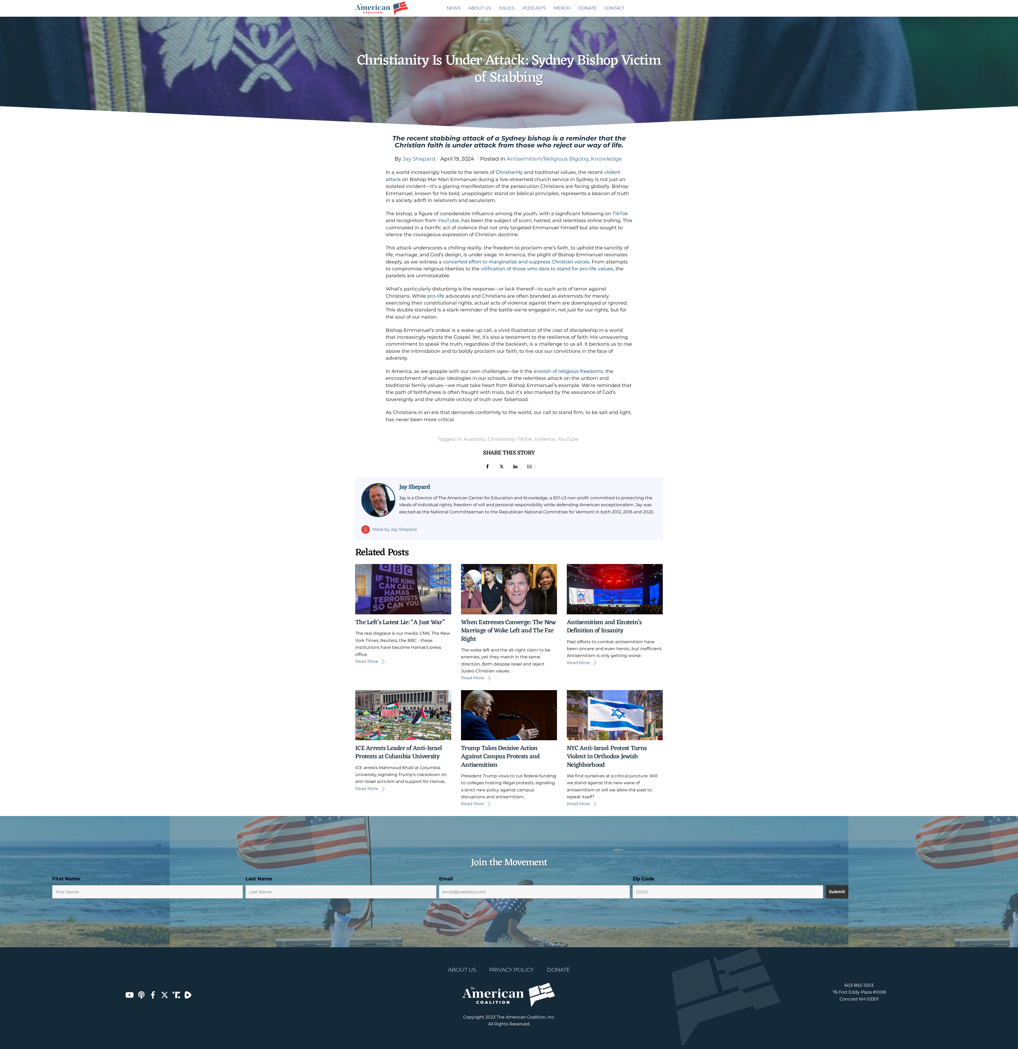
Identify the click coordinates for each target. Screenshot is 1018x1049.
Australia (474, 439)
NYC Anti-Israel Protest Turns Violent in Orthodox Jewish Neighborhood (607, 756)
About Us (479, 8)
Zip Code (643, 879)
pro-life (435, 296)
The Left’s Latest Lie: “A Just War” (400, 622)
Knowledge (606, 159)
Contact (614, 8)
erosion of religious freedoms (568, 371)
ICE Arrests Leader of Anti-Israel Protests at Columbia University (398, 752)
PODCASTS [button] (534, 8)
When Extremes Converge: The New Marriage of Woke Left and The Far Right (508, 631)
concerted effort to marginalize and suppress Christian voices (516, 262)
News (453, 8)
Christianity (509, 172)
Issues (507, 8)
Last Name (258, 879)
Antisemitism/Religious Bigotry (548, 159)
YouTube (448, 220)
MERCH (562, 8)
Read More (366, 661)
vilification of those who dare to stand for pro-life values (547, 269)
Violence (544, 439)
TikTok (620, 214)
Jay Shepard (414, 487)
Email (446, 879)
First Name (66, 879)
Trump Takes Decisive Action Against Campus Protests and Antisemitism (500, 756)
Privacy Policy (511, 970)
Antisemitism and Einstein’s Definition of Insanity (604, 626)
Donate (587, 8)
